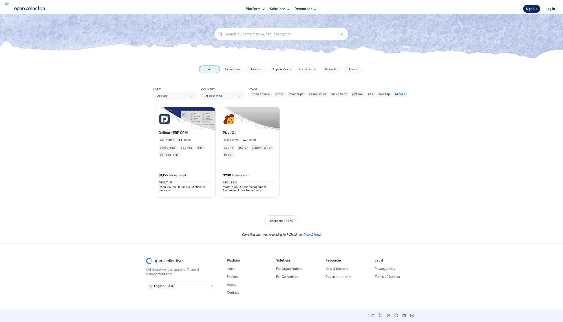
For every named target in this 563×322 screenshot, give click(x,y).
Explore (232, 276)
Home (231, 269)
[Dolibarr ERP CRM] (163, 119)
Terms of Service (387, 276)
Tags (254, 89)
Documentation (336, 276)
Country (208, 89)
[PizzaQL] (228, 119)
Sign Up (531, 9)
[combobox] (205, 95)
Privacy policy (385, 269)
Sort (157, 89)
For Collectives (287, 276)
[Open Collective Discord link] (404, 315)
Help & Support (336, 269)
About (231, 284)
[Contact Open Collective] (412, 315)
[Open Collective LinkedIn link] (372, 315)
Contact (233, 292)
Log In (550, 9)
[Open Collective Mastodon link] (388, 315)
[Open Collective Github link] (396, 315)
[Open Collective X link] (380, 315)
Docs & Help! (312, 234)
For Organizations (289, 269)
